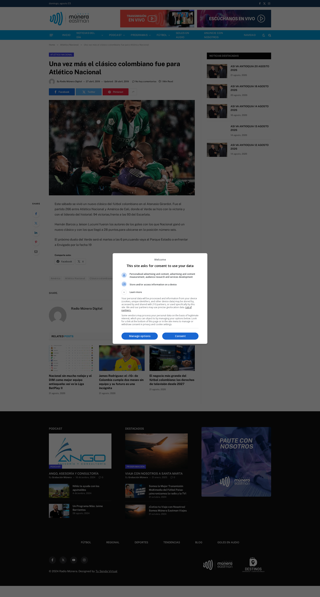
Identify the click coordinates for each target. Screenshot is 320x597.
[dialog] (160, 298)
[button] (160, 292)
